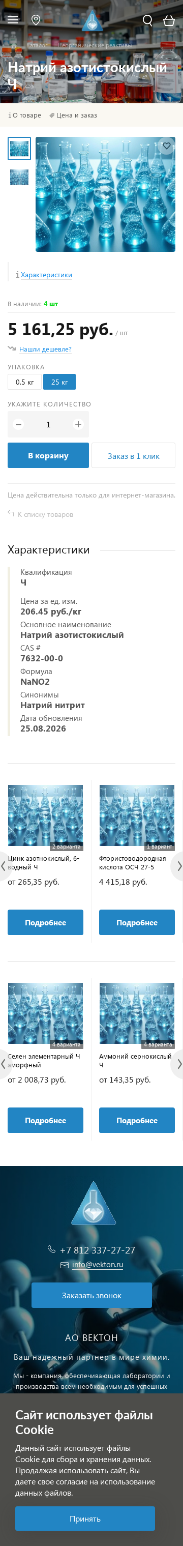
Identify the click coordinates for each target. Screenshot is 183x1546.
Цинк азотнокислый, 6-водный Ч (43, 862)
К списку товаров (45, 514)
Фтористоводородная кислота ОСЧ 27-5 (132, 862)
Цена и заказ (76, 115)
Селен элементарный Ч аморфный (44, 1060)
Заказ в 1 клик (134, 455)
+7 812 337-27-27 (97, 1249)
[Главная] (14, 46)
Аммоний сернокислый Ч (135, 1060)
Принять (85, 1518)
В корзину (48, 455)
